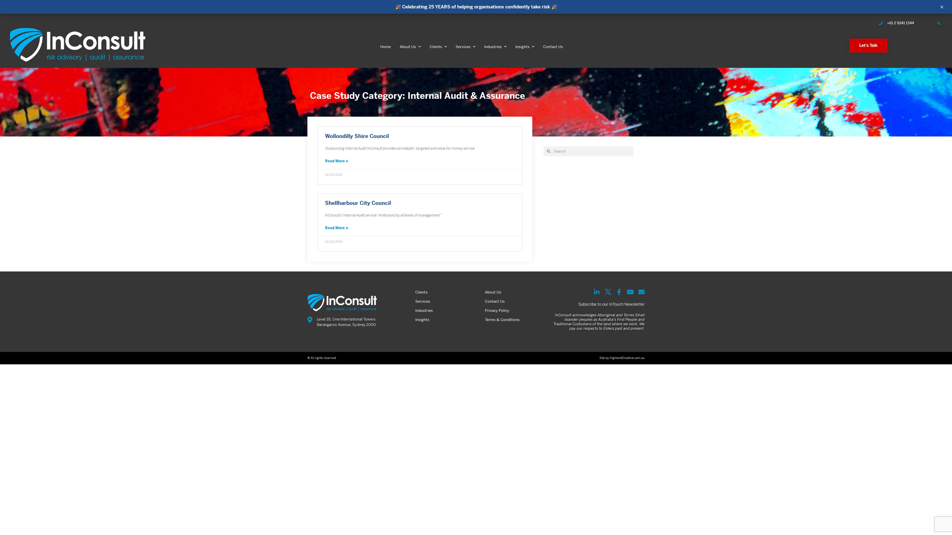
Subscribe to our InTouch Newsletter (611, 304)
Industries (493, 46)
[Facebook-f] (619, 292)
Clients (436, 46)
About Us (408, 46)
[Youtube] (630, 292)
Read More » (336, 161)
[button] (939, 23)
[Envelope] (641, 292)
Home (385, 46)
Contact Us (553, 46)
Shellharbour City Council (358, 203)
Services (463, 46)
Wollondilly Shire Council (357, 136)
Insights (522, 46)
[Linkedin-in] (597, 292)
